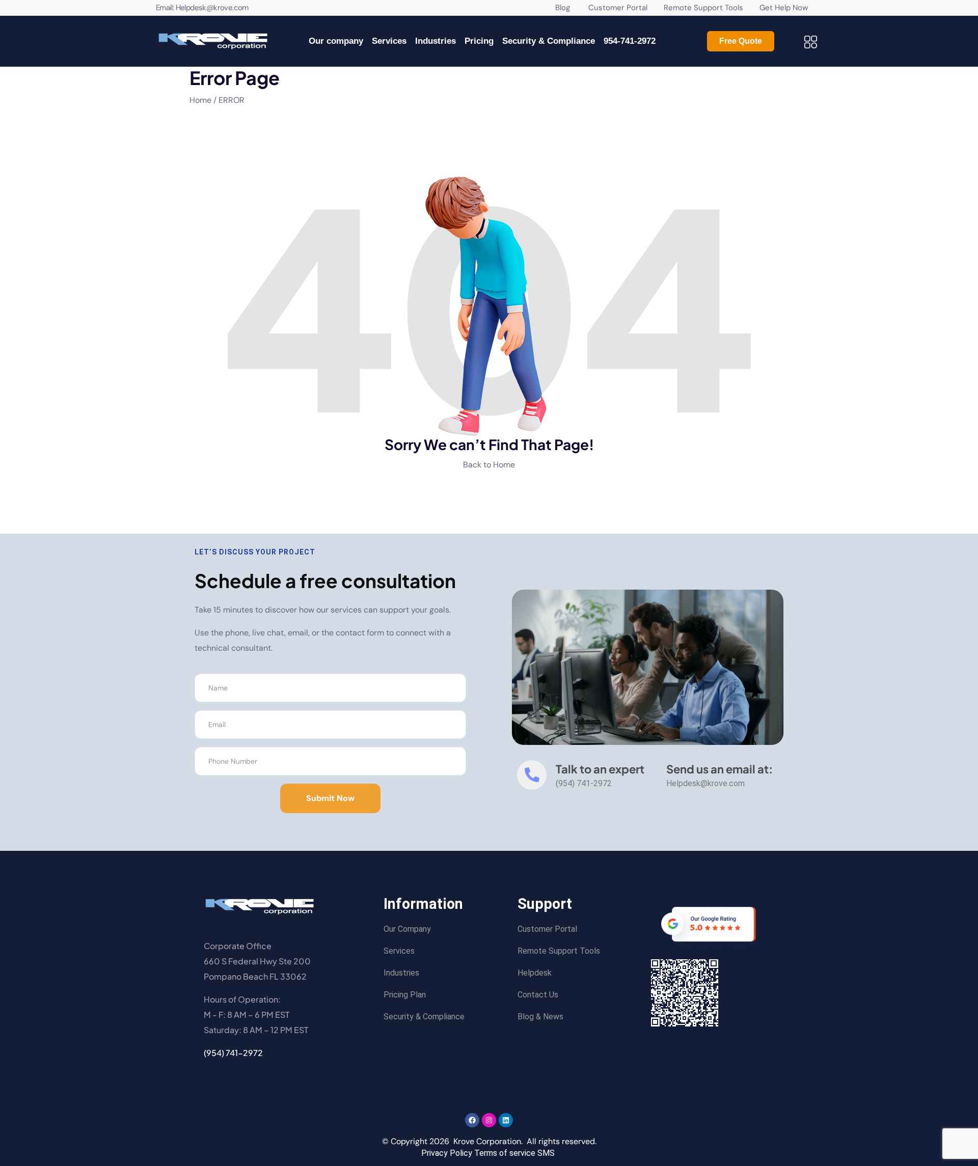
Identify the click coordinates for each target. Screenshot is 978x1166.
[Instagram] (489, 1120)
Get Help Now (783, 8)
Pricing (479, 41)
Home (201, 100)
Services (389, 41)
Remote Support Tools (704, 8)
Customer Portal (609, 8)
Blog (562, 8)
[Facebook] (472, 1120)
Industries (435, 41)
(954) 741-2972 (233, 1052)
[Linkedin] (506, 1120)
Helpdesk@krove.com (212, 8)
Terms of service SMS (514, 1153)
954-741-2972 (630, 41)
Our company (336, 41)
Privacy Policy (446, 1153)
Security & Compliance (548, 41)
